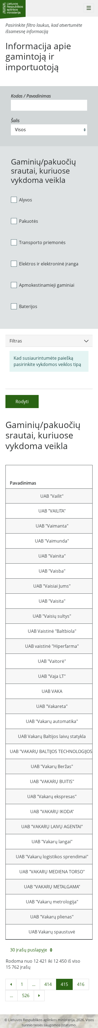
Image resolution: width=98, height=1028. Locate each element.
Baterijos (28, 306)
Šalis (15, 121)
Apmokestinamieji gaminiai (46, 285)
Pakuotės (28, 221)
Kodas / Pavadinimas (31, 96)
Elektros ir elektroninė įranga (48, 264)
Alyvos (25, 200)
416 (80, 984)
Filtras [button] (16, 341)
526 (25, 995)
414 (48, 984)
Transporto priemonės (42, 242)
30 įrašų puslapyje (28, 950)
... (33, 984)
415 (64, 984)
